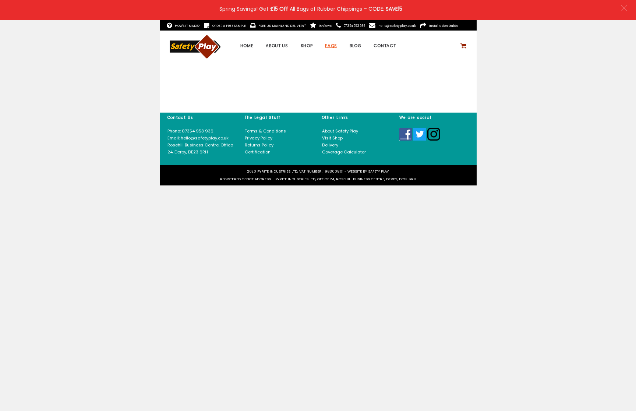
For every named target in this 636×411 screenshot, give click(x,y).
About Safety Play (340, 131)
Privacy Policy (258, 138)
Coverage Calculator (344, 152)
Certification (258, 152)
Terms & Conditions (265, 131)
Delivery (330, 145)
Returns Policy (259, 145)
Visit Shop (332, 138)
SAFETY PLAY (378, 171)
